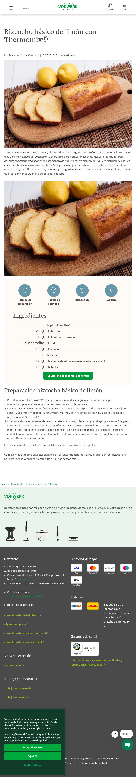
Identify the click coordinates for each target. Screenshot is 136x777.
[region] (32, 742)
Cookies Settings (32, 765)
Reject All (33, 756)
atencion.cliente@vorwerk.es (26, 596)
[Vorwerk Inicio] (68, 7)
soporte (21, 579)
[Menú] (97, 644)
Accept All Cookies (32, 747)
